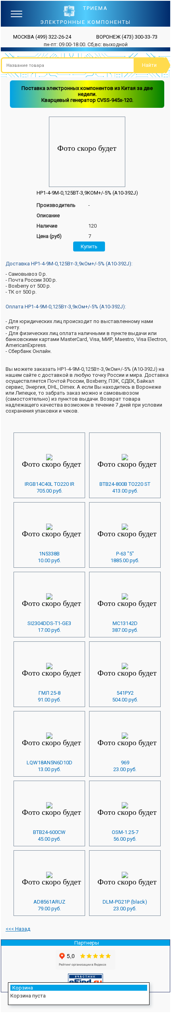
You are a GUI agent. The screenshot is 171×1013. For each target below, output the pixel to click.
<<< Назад (18, 929)
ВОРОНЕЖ (126, 37)
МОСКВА (42, 37)
